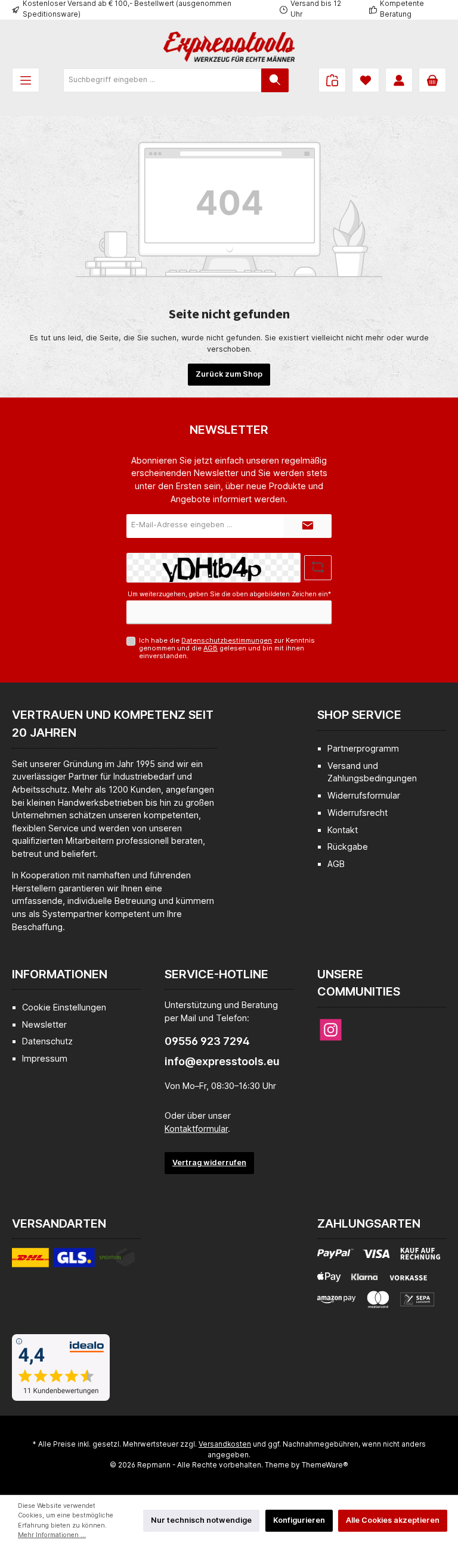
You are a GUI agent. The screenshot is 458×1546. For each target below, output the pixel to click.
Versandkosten (225, 1444)
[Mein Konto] (399, 80)
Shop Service (359, 715)
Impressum (44, 1058)
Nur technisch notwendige (201, 1520)
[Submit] (308, 526)
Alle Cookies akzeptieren (393, 1520)
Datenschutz (47, 1041)
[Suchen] (275, 80)
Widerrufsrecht (357, 813)
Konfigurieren (299, 1520)
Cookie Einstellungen (64, 1007)
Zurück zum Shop (229, 374)
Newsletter (44, 1024)
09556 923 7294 (207, 1041)
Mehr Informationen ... (52, 1535)
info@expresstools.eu (222, 1061)
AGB (210, 648)
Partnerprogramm (363, 748)
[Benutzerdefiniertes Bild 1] (73, 1262)
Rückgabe (347, 846)
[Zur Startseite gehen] (229, 47)
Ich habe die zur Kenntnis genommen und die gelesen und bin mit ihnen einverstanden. (227, 648)
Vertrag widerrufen (209, 1162)
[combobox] (162, 80)
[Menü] (25, 80)
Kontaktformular (196, 1128)
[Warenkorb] (432, 80)
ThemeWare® (325, 1465)
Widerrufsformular (363, 795)
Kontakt (342, 830)
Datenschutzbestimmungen (226, 640)
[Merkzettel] (365, 80)
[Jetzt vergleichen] (332, 80)
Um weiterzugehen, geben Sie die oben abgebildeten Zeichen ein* (229, 594)
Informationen (59, 974)
